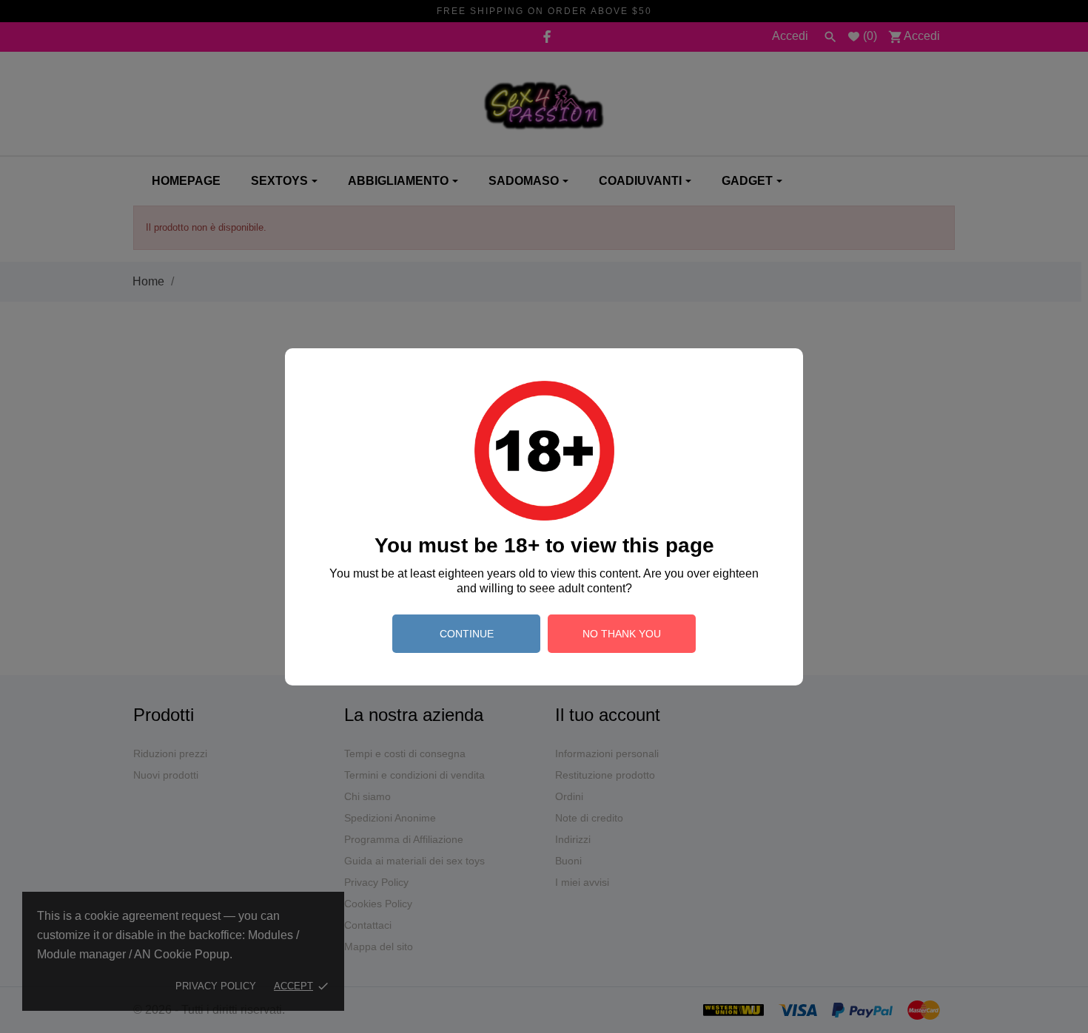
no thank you (621, 634)
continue (467, 634)
